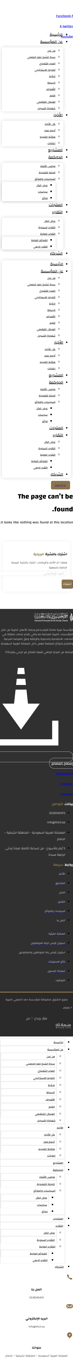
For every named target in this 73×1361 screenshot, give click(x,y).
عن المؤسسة (51, 41)
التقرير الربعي (40, 246)
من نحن (51, 50)
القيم (52, 95)
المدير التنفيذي (47, 63)
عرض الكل (42, 185)
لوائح (45, 198)
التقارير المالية (47, 233)
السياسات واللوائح (45, 179)
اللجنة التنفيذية (47, 172)
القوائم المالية (39, 240)
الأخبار (58, 115)
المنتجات (56, 204)
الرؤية (52, 76)
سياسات (43, 191)
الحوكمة (55, 157)
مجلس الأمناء (47, 166)
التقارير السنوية (46, 227)
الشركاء (56, 253)
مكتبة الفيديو (47, 136)
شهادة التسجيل (46, 108)
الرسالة (51, 82)
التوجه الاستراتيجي (44, 70)
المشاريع (55, 149)
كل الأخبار (50, 124)
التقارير (57, 212)
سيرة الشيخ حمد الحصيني (41, 57)
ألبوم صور (49, 130)
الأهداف (50, 89)
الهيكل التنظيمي (46, 102)
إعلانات (51, 143)
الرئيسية (56, 34)
